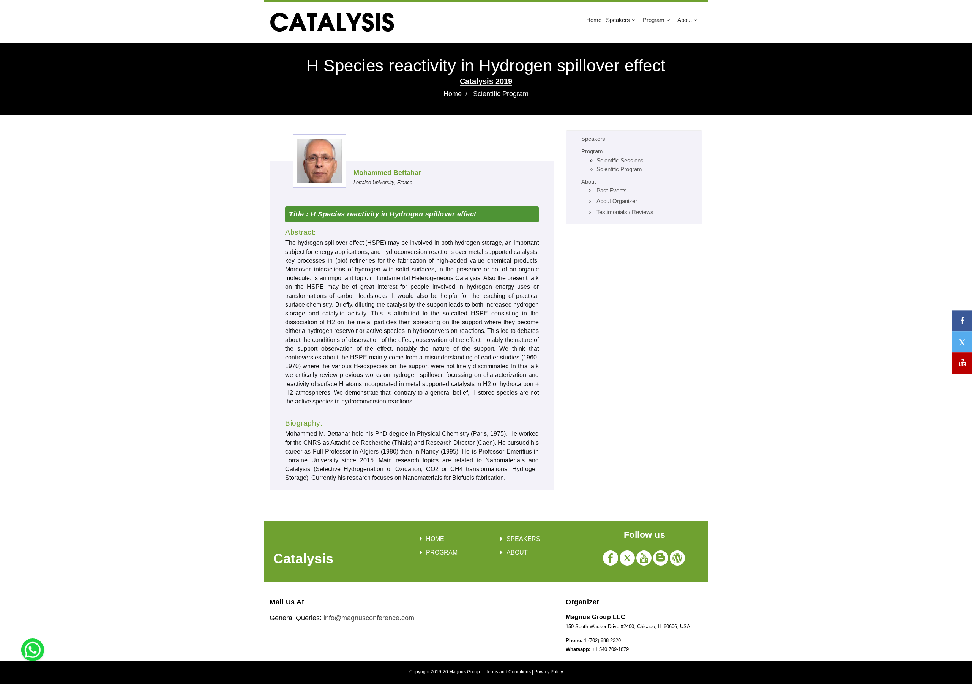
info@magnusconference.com (368, 618)
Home (593, 20)
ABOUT (517, 552)
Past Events (611, 190)
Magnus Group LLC (595, 617)
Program (653, 20)
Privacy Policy (548, 672)
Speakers (618, 20)
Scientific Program (501, 94)
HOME (435, 539)
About (684, 20)
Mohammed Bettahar (387, 173)
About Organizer (616, 201)
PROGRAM (442, 552)
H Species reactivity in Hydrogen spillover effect (393, 214)
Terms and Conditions (508, 672)
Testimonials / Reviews (624, 212)
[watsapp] (32, 649)
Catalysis (303, 558)
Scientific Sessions (620, 160)
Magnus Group (464, 672)
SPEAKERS (523, 539)
